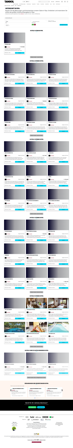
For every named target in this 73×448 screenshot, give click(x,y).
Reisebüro (58, 1)
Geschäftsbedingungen (59, 424)
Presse (59, 425)
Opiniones (37, 13)
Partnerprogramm (59, 422)
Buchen (20, 52)
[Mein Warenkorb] (65, 2)
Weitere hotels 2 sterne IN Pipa (36, 135)
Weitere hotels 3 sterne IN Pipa (36, 213)
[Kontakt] (62, 2)
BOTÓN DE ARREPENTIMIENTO (36, 442)
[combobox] (39, 21)
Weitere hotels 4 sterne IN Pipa (36, 292)
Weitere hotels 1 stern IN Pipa (36, 57)
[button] (44, 1)
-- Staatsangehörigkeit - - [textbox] (36, 21)
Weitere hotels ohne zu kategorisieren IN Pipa (36, 377)
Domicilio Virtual (14, 425)
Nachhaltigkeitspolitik (59, 423)
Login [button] (53, 1)
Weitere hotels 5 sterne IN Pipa (36, 346)
